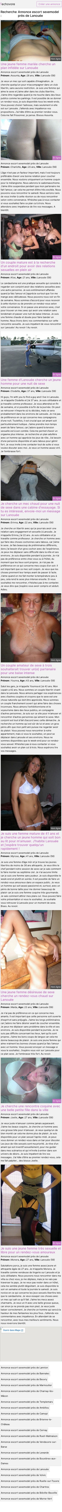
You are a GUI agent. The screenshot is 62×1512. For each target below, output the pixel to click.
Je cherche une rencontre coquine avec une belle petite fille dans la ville (30, 1108)
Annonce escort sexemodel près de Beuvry (24, 1379)
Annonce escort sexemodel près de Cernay (24, 1430)
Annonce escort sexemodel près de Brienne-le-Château (26, 1422)
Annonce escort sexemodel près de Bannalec (25, 1373)
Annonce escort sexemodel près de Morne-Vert (26, 1498)
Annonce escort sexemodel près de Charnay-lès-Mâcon (27, 1393)
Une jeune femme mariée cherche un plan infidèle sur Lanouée (28, 66)
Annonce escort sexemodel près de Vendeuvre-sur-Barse (29, 1444)
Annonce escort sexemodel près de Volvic (23, 1475)
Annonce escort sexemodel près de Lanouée (25, 1469)
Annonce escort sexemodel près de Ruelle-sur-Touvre (30, 1481)
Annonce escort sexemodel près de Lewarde (25, 1452)
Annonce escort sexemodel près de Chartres (25, 1486)
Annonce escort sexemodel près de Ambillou (25, 1407)
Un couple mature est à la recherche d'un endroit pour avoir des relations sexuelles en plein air (28, 266)
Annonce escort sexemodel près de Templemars (27, 1401)
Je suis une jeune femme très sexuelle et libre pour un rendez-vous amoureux (31, 1250)
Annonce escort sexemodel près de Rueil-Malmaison (29, 1436)
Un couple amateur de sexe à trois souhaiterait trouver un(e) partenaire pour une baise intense (28, 669)
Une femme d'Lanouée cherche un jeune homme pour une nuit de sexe (31, 381)
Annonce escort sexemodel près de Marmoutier (26, 1385)
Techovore (7, 4)
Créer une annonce (49, 4)
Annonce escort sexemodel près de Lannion (24, 1367)
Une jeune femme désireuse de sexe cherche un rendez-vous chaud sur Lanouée (27, 996)
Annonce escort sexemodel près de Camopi (24, 1413)
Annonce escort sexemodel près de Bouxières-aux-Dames (28, 1461)
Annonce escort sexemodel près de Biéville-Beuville (29, 1492)
